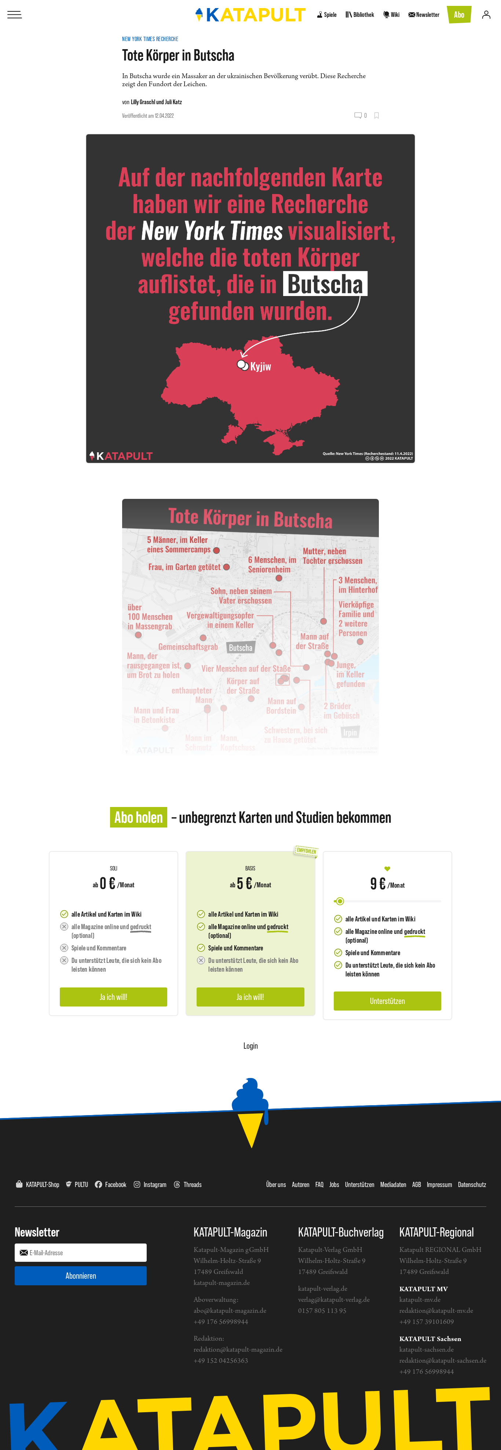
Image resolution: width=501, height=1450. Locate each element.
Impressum (439, 1184)
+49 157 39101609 (426, 1322)
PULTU (81, 1184)
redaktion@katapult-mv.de (436, 1311)
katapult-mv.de (419, 1300)
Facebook (116, 1184)
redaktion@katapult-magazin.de (238, 1350)
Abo (459, 14)
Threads (193, 1184)
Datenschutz (472, 1184)
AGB (416, 1184)
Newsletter (37, 1231)
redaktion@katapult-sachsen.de (442, 1361)
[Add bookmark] (376, 115)
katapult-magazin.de (222, 1283)
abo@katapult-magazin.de (230, 1311)
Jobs (334, 1184)
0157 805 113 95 (322, 1311)
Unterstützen (359, 1184)
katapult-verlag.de (322, 1289)
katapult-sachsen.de (426, 1350)
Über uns (276, 1184)
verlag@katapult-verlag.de (334, 1300)
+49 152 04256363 (221, 1361)
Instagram (155, 1184)
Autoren (301, 1184)
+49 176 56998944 (221, 1322)
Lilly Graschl (143, 102)
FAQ (319, 1184)
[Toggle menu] (14, 14)
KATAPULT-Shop (42, 1184)
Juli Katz (173, 102)
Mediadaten (393, 1184)
